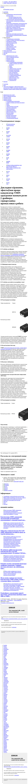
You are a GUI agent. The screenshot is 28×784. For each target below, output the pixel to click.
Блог (4, 54)
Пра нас (5, 53)
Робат (10, 66)
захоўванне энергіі (13, 76)
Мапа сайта (3, 600)
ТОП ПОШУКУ (18, 600)
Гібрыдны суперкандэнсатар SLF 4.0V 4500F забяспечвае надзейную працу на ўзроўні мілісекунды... (13, 532)
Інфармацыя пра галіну (12, 55)
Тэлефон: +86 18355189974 (10, 1)
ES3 (7, 176)
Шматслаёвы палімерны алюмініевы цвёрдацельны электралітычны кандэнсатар (15, 30)
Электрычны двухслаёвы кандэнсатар (15, 26)
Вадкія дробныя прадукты (15, 18)
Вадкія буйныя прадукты (15, 17)
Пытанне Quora (10, 58)
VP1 (7, 184)
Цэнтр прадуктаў (7, 50)
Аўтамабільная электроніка (13, 39)
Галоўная (5, 11)
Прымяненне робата (11, 41)
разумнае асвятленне (14, 71)
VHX (7, 180)
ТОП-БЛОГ (10, 600)
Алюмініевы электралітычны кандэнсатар (13, 496)
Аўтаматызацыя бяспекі (15, 75)
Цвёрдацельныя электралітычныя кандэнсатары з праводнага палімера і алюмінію (15, 21)
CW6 (7, 140)
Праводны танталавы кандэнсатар (14, 33)
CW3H (8, 136)
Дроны (11, 67)
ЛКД (7, 133)
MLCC (8, 32)
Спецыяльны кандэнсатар (9, 52)
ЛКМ (7, 151)
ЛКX (7, 147)
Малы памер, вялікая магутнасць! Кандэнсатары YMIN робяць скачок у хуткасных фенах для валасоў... (12, 579)
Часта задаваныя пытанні (12, 57)
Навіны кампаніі (10, 61)
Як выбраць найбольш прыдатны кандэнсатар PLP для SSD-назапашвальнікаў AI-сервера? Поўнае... (13, 551)
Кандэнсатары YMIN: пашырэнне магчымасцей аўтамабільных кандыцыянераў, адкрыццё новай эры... (13, 518)
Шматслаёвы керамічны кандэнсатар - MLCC (14, 497)
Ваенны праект (10, 45)
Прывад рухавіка (10, 48)
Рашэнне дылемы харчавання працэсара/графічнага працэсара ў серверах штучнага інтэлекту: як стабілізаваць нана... (14, 566)
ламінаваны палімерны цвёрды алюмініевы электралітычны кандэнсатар (13, 255)
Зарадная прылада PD (11, 42)
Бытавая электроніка (14, 70)
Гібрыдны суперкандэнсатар (13, 27)
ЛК (7, 159)
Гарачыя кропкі (10, 59)
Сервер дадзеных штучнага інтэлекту (15, 40)
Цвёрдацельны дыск (14, 77)
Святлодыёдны (10, 125)
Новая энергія (9, 44)
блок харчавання (13, 72)
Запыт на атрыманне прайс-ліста (9, 471)
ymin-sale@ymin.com (18, 481)
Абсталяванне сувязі (11, 46)
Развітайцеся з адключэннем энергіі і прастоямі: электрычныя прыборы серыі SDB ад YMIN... (13, 594)
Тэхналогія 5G (12, 80)
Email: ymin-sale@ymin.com (10, 3)
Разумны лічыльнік (11, 49)
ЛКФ (7, 155)
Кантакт (5, 81)
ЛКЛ (7, 144)
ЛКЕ (7, 129)
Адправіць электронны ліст (7, 602)
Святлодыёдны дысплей (15, 68)
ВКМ (7, 162)
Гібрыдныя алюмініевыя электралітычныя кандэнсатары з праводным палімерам (16, 24)
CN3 (7, 172)
